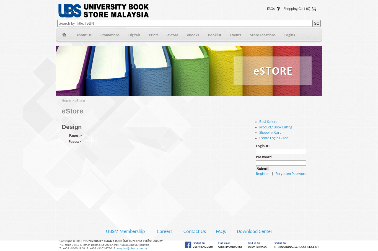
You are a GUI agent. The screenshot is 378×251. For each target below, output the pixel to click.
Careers (164, 231)
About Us (84, 35)
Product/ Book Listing (275, 127)
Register (262, 174)
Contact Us (195, 231)
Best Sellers (268, 122)
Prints (154, 35)
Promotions (110, 35)
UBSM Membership (126, 231)
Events (235, 35)
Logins (289, 35)
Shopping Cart (297, 9)
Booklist (214, 35)
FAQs (267, 9)
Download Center (254, 231)
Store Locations (263, 35)
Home (64, 36)
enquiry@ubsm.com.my (132, 248)
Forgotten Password (291, 174)
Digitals (134, 35)
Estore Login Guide (273, 138)
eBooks (193, 35)
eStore (172, 35)
